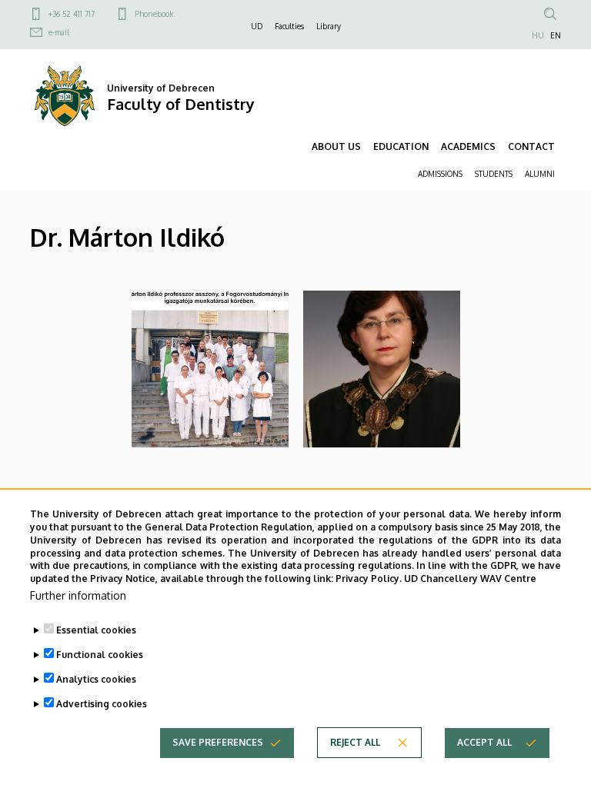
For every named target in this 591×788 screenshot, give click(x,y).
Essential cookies (96, 630)
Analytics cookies (96, 679)
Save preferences (217, 742)
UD (256, 26)
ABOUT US (336, 146)
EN (555, 35)
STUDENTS (494, 173)
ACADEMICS (468, 146)
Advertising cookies (101, 704)
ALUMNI (540, 173)
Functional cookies (99, 654)
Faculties (289, 26)
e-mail (58, 32)
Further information (78, 595)
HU (538, 35)
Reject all (355, 742)
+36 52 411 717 (71, 13)
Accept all (484, 742)
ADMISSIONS (440, 173)
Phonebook (154, 13)
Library (328, 26)
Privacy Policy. (369, 578)
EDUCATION (401, 146)
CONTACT (531, 146)
